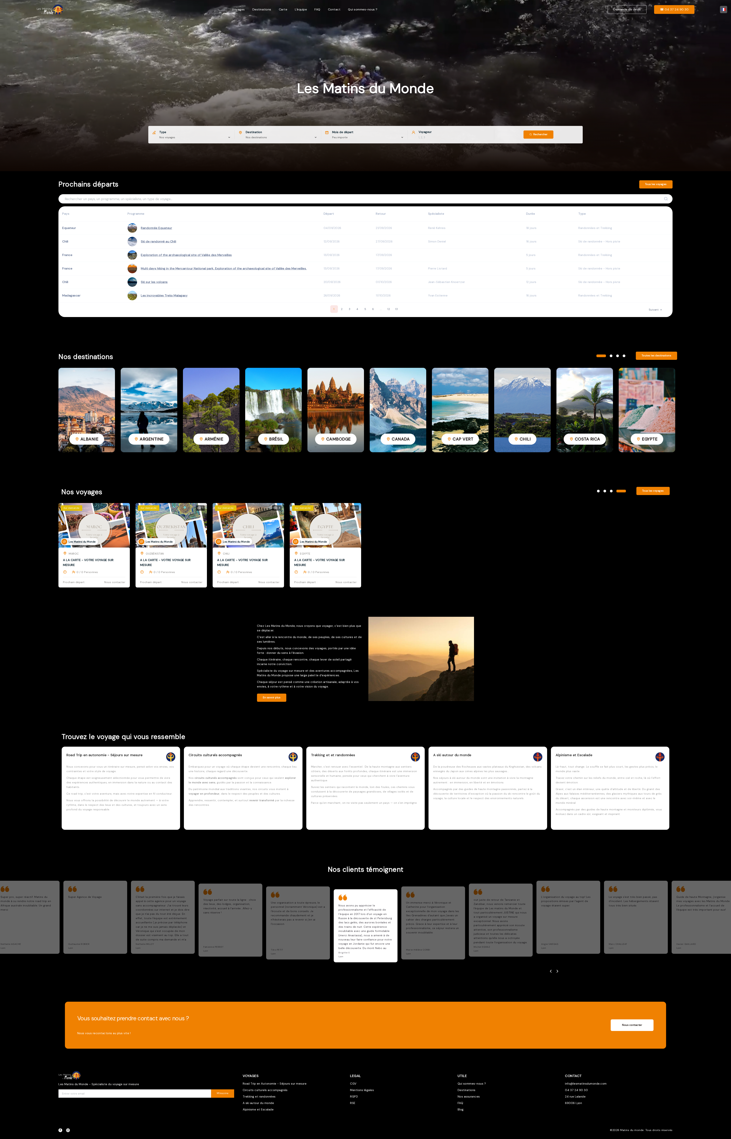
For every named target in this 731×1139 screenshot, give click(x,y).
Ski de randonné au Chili (158, 241)
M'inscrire (222, 1093)
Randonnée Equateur (156, 228)
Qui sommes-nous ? (362, 9)
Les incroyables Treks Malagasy (164, 295)
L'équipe (301, 9)
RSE (352, 1103)
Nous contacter (632, 1025)
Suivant (654, 309)
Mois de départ (343, 132)
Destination (254, 132)
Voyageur (425, 132)
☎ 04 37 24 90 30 (674, 9)
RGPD (354, 1096)
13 (396, 309)
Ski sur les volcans (154, 282)
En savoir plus (271, 697)
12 (388, 309)
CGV (353, 1084)
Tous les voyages (656, 184)
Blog (461, 1109)
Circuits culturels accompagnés (265, 1090)
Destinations (261, 9)
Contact (334, 9)
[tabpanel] (86, 410)
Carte (283, 9)
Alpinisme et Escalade (258, 1109)
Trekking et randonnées (259, 1096)
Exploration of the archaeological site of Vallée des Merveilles (186, 255)
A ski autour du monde (258, 1103)
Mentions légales (362, 1090)
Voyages (238, 9)
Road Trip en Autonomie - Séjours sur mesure (275, 1084)
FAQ (317, 9)
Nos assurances (469, 1096)
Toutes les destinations (656, 355)
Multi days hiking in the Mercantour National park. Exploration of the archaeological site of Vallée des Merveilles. (224, 268)
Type (162, 132)
